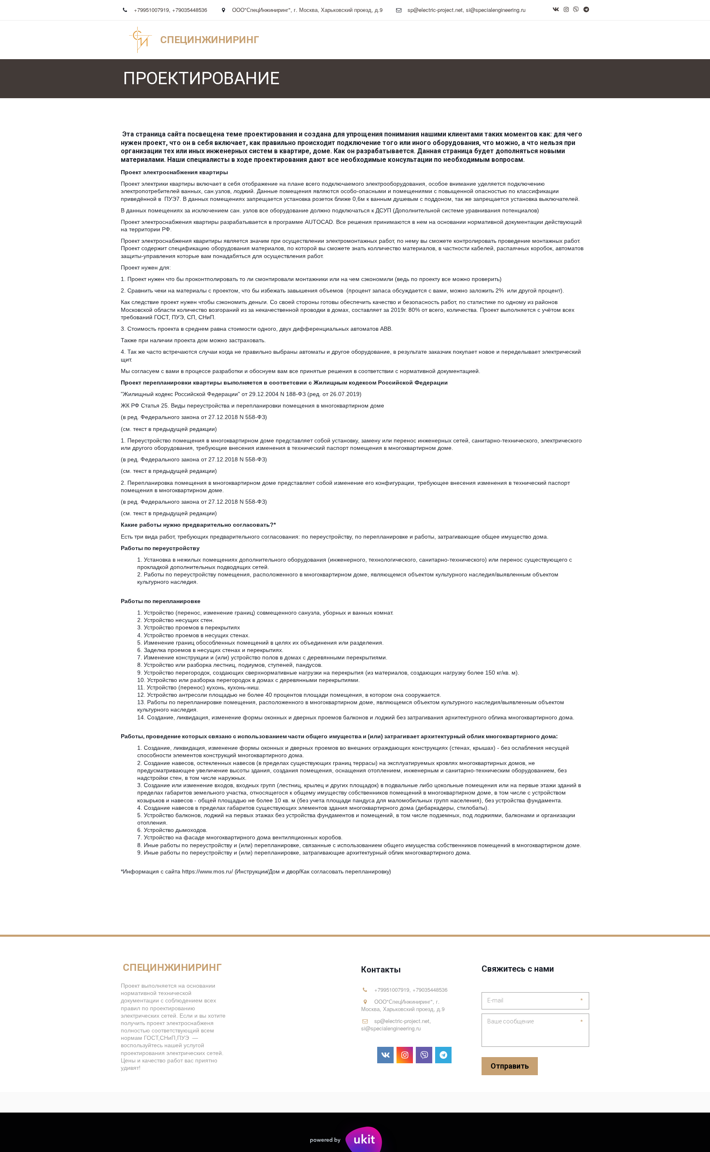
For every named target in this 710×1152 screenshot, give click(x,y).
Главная (89, 40)
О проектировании (531, 40)
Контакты (196, 40)
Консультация (303, 40)
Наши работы (246, 40)
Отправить (510, 1066)
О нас (438, 40)
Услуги (126, 40)
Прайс (159, 40)
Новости (474, 40)
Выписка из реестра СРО (378, 40)
